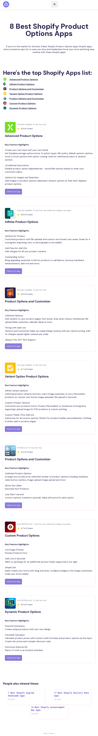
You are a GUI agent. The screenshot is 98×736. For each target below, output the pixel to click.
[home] (6, 4)
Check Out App (13, 191)
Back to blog (49, 733)
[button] (54, 4)
